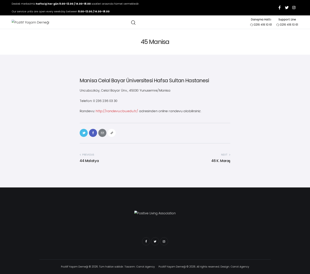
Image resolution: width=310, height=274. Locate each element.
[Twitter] (286, 7)
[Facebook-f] (279, 7)
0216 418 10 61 (263, 25)
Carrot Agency (145, 266)
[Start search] (133, 23)
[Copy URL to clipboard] (112, 133)
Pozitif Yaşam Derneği (74, 266)
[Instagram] (294, 7)
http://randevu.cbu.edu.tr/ (117, 111)
